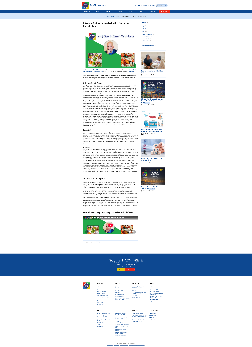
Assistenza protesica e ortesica (122, 324)
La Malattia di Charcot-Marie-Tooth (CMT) (121, 287)
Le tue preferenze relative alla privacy (137, 345)
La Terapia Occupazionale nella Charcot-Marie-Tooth (139, 293)
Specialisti (151, 286)
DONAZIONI (130, 269)
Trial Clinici (99, 324)
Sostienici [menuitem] (165, 11)
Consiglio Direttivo (101, 293)
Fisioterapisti (152, 287)
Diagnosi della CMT (119, 290)
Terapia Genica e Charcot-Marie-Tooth (104, 320)
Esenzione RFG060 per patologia (122, 322)
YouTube (153, 317)
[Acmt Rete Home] (86, 288)
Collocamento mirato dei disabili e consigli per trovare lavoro (122, 320)
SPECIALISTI (152, 5)
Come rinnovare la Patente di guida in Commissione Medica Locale (139, 316)
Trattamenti (135, 283)
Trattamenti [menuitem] (109, 11)
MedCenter (152, 283)
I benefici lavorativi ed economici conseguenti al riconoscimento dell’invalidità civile (122, 317)
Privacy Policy (110, 345)
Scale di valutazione (119, 301)
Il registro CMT (100, 322)
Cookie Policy (116, 345)
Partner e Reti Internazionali (103, 297)
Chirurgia (134, 290)
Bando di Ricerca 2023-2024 (103, 313)
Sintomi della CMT (119, 289)
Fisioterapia (134, 289)
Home (107, 16)
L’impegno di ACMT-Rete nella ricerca (104, 317)
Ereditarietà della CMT (119, 294)
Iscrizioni (99, 286)
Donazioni (99, 300)
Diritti (116, 310)
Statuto (99, 289)
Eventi (143, 25)
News (143, 31)
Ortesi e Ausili (135, 295)
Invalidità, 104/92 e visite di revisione (121, 330)
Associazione (101, 283)
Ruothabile (135, 310)
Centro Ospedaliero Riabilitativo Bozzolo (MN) (156, 294)
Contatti (99, 298)
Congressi (145, 26)
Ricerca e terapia (101, 315)
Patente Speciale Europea (137, 313)
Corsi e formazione (148, 28)
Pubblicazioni (146, 38)
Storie (143, 43)
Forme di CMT (118, 292)
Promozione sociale (147, 34)
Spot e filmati (146, 40)
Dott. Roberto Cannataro (99, 69)
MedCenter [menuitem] (120, 11)
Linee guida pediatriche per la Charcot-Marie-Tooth (138, 287)
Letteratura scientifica (119, 296)
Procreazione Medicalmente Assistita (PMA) (155, 297)
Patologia (118, 283)
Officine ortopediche (153, 289)
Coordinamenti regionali (102, 295)
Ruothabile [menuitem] (152, 11)
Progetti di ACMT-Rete (102, 287)
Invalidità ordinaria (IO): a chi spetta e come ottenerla (121, 333)
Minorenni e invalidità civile (120, 335)
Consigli (112, 16)
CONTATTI (145, 5)
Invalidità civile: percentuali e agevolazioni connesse (121, 314)
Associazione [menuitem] (87, 11)
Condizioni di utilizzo (124, 345)
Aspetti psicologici (136, 297)
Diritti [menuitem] (141, 11)
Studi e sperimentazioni (148, 45)
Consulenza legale (119, 337)
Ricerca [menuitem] (131, 11)
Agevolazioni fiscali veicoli (138, 319)
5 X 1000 (120, 269)
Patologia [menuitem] (98, 11)
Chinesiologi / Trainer (154, 291)
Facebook (153, 313)
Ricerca (99, 310)
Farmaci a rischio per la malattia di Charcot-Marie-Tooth (122, 299)
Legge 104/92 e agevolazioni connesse (121, 327)
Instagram (153, 315)
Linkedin (153, 319)
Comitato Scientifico (101, 291)
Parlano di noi (146, 36)
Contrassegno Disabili (137, 321)
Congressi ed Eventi (153, 301)
